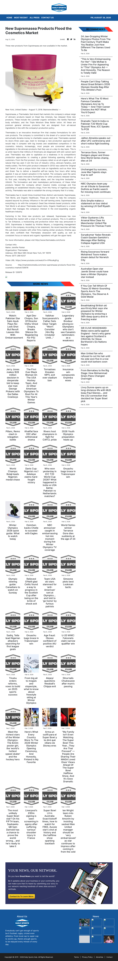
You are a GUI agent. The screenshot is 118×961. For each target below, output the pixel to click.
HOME (9, 17)
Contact (109, 957)
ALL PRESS (34, 17)
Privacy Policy (87, 957)
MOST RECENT (21, 17)
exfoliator (52, 120)
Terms (76, 957)
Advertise (99, 957)
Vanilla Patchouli (68, 120)
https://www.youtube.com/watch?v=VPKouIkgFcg (37, 260)
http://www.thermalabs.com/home (50, 240)
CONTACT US (47, 17)
